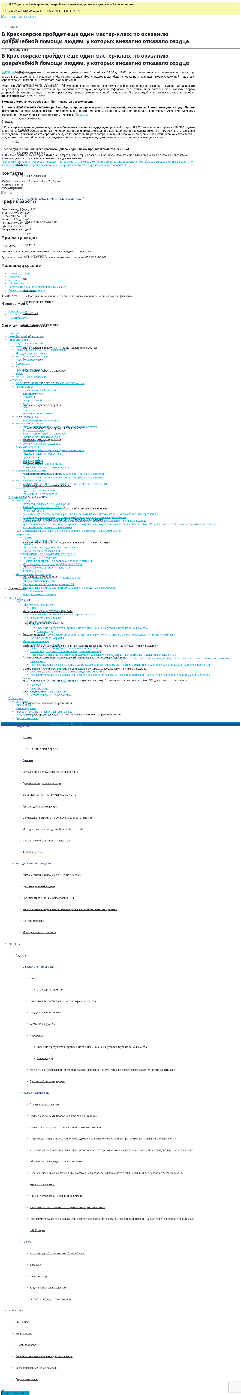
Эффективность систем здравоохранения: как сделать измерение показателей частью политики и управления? (90, 645)
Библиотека (15, 1310)
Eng (66, 10)
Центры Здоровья (26, 487)
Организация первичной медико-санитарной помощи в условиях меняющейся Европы (74, 517)
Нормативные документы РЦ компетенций (41, 349)
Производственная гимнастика (41, 437)
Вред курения (31, 457)
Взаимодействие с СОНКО (31, 496)
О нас (33, 978)
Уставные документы (42, 1024)
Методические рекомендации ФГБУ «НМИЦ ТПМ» (53, 829)
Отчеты (27, 737)
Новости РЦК (24, 346)
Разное (27, 1241)
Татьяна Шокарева (58, 155)
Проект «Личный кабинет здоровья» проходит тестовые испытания (42, 161)
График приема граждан (44, 1104)
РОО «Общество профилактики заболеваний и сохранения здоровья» (65, 508)
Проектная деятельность (31, 152)
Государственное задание (45, 1012)
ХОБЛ (26, 279)
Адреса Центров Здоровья (39, 490)
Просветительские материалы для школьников (44, 1356)
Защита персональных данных (48, 1287)
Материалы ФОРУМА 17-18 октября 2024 (48, 504)
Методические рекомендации (33, 863)
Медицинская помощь (36, 1092)
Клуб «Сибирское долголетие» (41, 420)
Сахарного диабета (34, 400)
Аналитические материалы (30, 155)
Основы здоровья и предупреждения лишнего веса (53, 450)
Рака (25, 403)
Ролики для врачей (34, 510)
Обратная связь (18, 283)
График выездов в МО (29, 118)
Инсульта (28, 233)
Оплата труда (45, 1058)
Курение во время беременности (42, 463)
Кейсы (19, 373)
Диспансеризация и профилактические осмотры (52, 875)
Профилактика (24, 386)
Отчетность (23, 363)
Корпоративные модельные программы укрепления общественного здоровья (70, 909)
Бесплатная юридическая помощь (50, 1299)
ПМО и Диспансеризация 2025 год (43, 507)
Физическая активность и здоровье (44, 433)
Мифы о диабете (33, 460)
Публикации (23, 500)
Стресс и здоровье (34, 440)
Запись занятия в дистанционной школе (47, 467)
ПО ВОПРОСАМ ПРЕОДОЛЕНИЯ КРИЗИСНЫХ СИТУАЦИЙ (50, 198)
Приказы (28, 760)
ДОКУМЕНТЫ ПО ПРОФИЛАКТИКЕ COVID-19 (49, 794)
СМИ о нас (22, 1322)
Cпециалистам (17, 588)
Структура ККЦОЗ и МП (51, 989)
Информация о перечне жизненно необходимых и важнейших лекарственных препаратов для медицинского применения (103, 1138)
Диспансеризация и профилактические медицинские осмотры (60, 347)
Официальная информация (39, 966)
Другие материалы (27, 1379)
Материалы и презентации (32, 356)
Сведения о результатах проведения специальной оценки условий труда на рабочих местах (92, 1046)
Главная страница (19, 273)
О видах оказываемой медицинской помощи (56, 1196)
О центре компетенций (29, 343)
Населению (15, 380)
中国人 (76, 10)
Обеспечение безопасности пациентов (46, 840)
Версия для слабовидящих (25, 10)
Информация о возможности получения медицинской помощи (67, 1207)
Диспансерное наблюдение (39, 886)
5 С (17, 141)
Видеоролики (24, 1333)
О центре (21, 955)
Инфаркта (29, 244)
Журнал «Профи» (33, 852)
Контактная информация (31, 175)
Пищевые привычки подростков (42, 453)
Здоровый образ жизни (30, 336)
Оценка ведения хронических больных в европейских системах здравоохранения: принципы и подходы (85, 668)
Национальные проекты (30, 480)
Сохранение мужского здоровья (42, 405)
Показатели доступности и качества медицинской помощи (65, 1127)
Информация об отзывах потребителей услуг (57, 1253)
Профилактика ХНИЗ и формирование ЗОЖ (48, 897)
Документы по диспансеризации (42, 783)
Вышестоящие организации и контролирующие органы (63, 1001)
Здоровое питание (34, 430)
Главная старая (17, 311)
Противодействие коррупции (40, 806)
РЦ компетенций (18, 49)
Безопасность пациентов (38, 301)
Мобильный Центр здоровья (40, 494)
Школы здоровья (26, 1345)
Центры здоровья (33, 920)
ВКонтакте (77, 724)
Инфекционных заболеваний (40, 221)
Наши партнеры (39, 1276)
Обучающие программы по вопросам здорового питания (57, 817)
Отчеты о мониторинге (44, 748)
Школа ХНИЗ (30, 313)
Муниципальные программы (39, 932)
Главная (13, 26)
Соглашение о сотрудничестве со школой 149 (50, 771)
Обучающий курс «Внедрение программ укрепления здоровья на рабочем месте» (72, 714)
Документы (22, 726)
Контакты (14, 943)
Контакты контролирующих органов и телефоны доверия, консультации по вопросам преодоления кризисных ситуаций (102, 1069)
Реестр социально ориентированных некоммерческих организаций (63, 477)
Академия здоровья (27, 447)
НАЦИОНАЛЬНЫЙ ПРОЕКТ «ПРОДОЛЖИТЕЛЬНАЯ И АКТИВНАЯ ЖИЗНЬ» (66, 542)
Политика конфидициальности (26, 290)
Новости (13, 276)
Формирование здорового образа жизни (47, 703)
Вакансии (35, 1264)
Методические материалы (31, 95)
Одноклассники (59, 724)
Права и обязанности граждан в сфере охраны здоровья (64, 1115)
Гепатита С (29, 410)
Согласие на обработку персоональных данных (37, 286)
